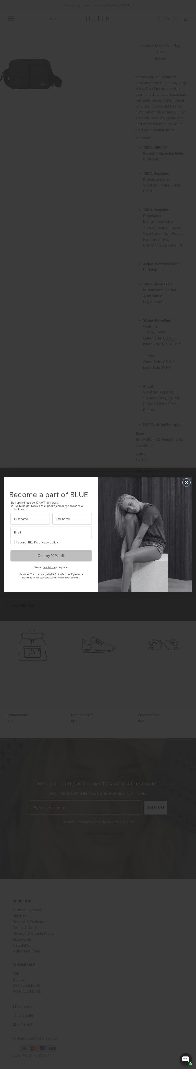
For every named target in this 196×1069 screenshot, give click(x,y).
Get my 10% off (51, 555)
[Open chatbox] (186, 1059)
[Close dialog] (186, 482)
